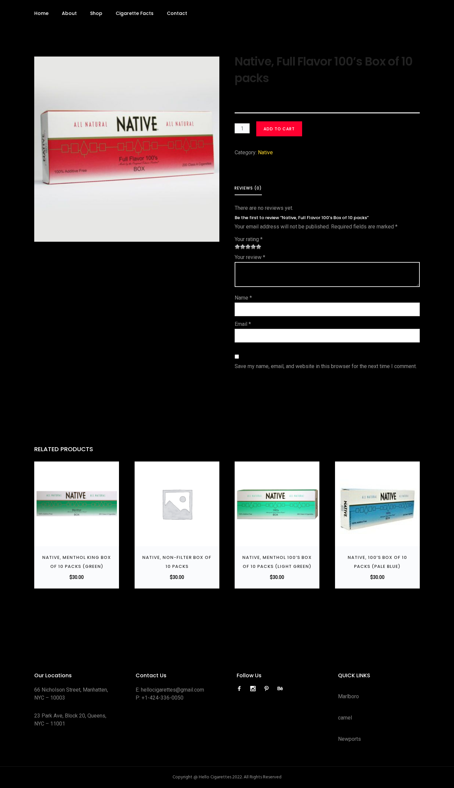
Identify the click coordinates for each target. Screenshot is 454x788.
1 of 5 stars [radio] (237, 246)
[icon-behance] (280, 689)
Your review (250, 257)
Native (265, 152)
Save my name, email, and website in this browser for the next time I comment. (326, 366)
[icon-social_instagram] (254, 689)
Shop (96, 13)
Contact (177, 13)
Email (243, 324)
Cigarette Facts (135, 13)
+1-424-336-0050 (162, 698)
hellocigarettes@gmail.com (172, 690)
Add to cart (279, 129)
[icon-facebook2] (241, 689)
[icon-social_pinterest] (268, 689)
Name (243, 298)
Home (41, 13)
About (69, 13)
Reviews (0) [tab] (248, 188)
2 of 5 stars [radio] (240, 246)
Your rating (249, 239)
